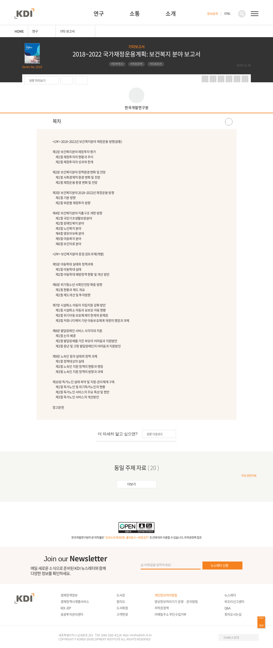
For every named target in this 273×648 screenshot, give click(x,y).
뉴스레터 (230, 595)
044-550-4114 (111, 635)
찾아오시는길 (232, 614)
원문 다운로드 (67, 80)
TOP (261, 625)
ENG (227, 13)
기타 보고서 (67, 31)
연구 (99, 13)
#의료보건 (156, 63)
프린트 (221, 79)
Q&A (227, 607)
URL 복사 (229, 79)
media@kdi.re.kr (141, 635)
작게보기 (245, 79)
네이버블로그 (205, 79)
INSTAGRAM (193, 637)
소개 (170, 13)
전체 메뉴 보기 (254, 14)
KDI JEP (66, 607)
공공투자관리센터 (72, 614)
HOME (19, 31)
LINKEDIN (209, 637)
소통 (135, 13)
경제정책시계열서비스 (75, 601)
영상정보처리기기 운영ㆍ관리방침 (176, 601)
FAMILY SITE (231, 637)
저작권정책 (161, 607)
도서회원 (122, 607)
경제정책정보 (69, 595)
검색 (242, 14)
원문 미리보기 (37, 80)
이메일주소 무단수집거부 (170, 614)
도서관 (121, 595)
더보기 (131, 484)
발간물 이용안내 (81, 80)
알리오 (121, 601)
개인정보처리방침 (165, 595)
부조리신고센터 (234, 601)
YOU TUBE (184, 637)
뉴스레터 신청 (219, 565)
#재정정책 (136, 63)
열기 (136, 121)
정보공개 (212, 13)
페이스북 (213, 79)
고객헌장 (122, 614)
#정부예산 (117, 63)
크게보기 (237, 79)
